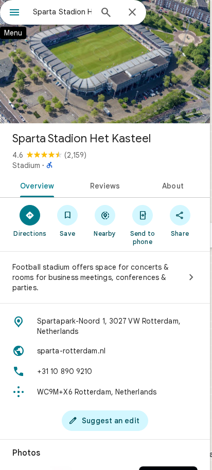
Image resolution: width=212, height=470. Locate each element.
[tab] (35, 185)
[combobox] (62, 12)
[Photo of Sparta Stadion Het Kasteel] (105, 61)
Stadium (26, 165)
